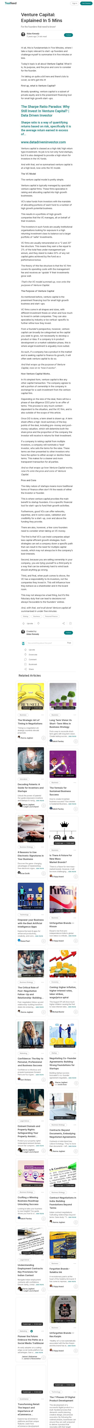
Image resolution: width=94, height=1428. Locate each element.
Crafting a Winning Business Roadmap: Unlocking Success (28, 1201)
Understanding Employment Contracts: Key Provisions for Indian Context (30, 1270)
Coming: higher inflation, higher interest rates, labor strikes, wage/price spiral (63, 992)
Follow (68, 35)
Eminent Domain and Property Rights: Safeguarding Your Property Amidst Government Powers (29, 1131)
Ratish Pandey (58, 741)
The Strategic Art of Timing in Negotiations (30, 722)
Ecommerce (24, 1399)
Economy (55, 982)
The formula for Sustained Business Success (60, 791)
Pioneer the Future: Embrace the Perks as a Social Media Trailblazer (31, 1339)
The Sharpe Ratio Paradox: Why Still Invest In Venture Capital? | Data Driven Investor (45, 111)
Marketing (23, 1053)
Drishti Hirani (62, 1084)
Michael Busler (58, 1012)
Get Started (86, 3)
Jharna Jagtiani (61, 1082)
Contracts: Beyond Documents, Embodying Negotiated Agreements (63, 1133)
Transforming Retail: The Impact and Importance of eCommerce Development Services (30, 1409)
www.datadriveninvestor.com (43, 142)
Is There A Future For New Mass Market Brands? (61, 858)
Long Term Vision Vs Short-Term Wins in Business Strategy (61, 723)
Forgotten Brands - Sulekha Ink (60, 1270)
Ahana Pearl (25, 941)
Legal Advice (24, 1121)
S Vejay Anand (58, 877)
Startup (25, 616)
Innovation (23, 779)
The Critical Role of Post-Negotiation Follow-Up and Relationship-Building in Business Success (29, 992)
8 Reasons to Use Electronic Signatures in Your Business (31, 855)
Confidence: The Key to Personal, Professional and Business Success (30, 1062)
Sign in (74, 3)
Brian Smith (25, 873)
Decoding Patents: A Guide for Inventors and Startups (31, 787)
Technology (56, 1392)
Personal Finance (51, 616)
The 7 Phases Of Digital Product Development (62, 1399)
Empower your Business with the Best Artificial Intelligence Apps (31, 923)
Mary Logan (57, 1415)
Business (36, 616)
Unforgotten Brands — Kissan (62, 925)
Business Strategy (58, 1125)
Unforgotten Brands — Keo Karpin (62, 1335)
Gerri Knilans (25, 1080)
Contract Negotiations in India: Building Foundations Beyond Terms (63, 1202)
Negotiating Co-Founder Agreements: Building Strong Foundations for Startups (63, 1063)
